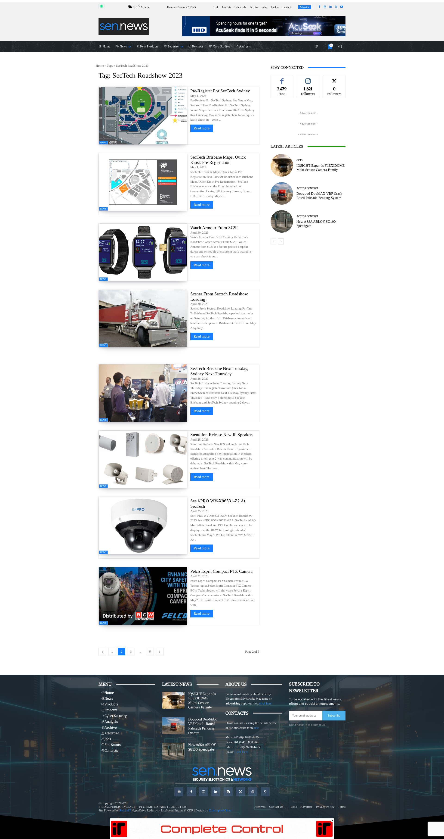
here (256, 727)
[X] (336, 7)
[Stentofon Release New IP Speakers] (143, 459)
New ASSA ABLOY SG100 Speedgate (202, 747)
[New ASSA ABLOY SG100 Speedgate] (282, 221)
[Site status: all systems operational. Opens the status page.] (102, 6)
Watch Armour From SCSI (214, 227)
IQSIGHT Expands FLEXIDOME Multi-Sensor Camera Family (320, 168)
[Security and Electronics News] (124, 26)
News (103, 142)
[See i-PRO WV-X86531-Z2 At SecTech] (143, 525)
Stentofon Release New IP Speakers (221, 434)
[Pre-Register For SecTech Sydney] (143, 115)
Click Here (241, 752)
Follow (308, 78)
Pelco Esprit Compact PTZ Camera (222, 571)
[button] (340, 46)
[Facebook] (319, 7)
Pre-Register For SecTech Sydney (220, 90)
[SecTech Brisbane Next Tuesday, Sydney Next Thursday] (143, 393)
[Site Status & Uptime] (316, 46)
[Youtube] (341, 7)
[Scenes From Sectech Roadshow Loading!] (143, 318)
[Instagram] (325, 7)
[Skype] (228, 791)
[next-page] (159, 651)
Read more (202, 128)
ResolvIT (125, 810)
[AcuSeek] (263, 26)
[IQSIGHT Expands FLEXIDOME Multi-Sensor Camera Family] (282, 165)
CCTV (299, 160)
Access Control (307, 188)
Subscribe (333, 715)
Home (100, 65)
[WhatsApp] (265, 791)
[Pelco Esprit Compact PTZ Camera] (143, 596)
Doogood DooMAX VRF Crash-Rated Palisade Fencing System (319, 196)
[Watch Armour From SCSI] (143, 252)
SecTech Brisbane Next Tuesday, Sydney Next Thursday (219, 371)
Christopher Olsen (220, 810)
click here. (265, 703)
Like (282, 78)
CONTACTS (237, 713)
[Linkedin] (330, 7)
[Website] (252, 791)
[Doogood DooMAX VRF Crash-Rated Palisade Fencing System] (282, 193)
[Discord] (178, 791)
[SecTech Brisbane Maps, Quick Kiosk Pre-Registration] (143, 182)
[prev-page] (102, 651)
